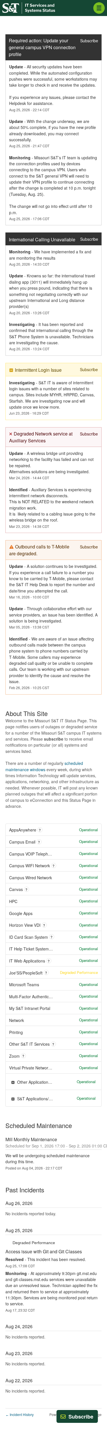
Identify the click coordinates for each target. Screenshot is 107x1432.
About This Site (26, 713)
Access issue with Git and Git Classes (43, 1251)
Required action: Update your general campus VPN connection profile (42, 47)
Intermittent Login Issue (38, 370)
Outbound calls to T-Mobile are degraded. (39, 550)
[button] (80, 1416)
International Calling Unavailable (42, 239)
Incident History (19, 1414)
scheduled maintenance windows (44, 766)
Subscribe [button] (89, 40)
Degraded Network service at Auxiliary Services (41, 437)
